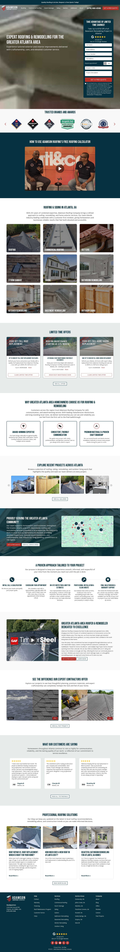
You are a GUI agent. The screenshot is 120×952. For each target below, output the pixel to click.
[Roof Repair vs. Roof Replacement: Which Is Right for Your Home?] (24, 837)
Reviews (98, 909)
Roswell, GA (78, 913)
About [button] (81, 8)
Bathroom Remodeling (61, 916)
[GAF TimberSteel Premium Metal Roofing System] (33, 640)
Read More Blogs (60, 883)
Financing (37, 906)
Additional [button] (74, 8)
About (97, 899)
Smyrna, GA (78, 919)
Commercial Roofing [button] (35, 8)
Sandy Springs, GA (80, 916)
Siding (56, 909)
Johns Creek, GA (80, 902)
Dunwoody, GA (79, 899)
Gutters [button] (65, 8)
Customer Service (39, 913)
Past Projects (100, 916)
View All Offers (60, 384)
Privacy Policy (98, 94)
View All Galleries (60, 499)
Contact (36, 899)
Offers (97, 906)
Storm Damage (59, 906)
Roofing (57, 899)
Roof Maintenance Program (42, 909)
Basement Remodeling (61, 919)
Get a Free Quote (110, 8)
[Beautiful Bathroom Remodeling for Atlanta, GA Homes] (96, 837)
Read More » (13, 876)
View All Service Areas (31, 544)
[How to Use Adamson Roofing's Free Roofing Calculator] (60, 169)
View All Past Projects (60, 726)
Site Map (64, 947)
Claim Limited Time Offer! (23, 375)
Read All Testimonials (60, 796)
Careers (98, 913)
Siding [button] (58, 8)
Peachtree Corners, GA (82, 909)
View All (77, 923)
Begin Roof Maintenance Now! (60, 375)
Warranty (37, 902)
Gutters (57, 913)
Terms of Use (90, 94)
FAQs (35, 916)
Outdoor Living (59, 926)
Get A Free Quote (98, 79)
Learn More (82, 659)
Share (30, 367)
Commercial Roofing (61, 902)
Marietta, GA (79, 906)
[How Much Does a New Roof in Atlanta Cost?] (60, 837)
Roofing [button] (23, 8)
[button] (5, 124)
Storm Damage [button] (49, 8)
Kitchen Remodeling (61, 923)
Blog (97, 902)
